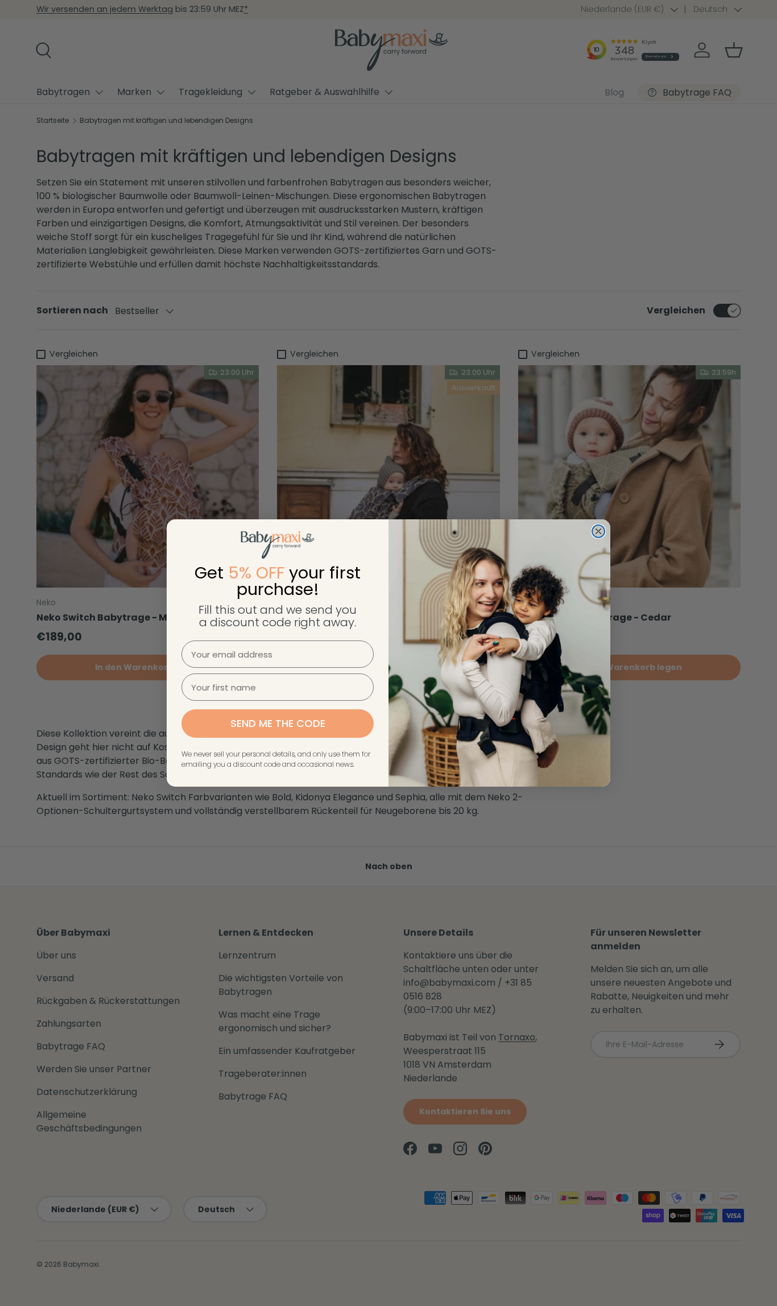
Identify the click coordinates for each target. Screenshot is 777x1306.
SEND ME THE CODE (277, 723)
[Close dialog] (598, 531)
